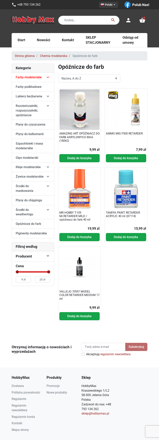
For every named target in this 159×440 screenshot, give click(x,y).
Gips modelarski (27, 158)
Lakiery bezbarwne (29, 96)
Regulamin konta (23, 417)
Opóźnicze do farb (28, 224)
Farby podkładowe (28, 87)
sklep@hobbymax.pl (95, 413)
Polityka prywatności (26, 392)
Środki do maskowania (24, 188)
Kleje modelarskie (28, 167)
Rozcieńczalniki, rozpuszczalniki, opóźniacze (27, 110)
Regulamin (19, 399)
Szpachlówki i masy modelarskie (29, 146)
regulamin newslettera (115, 354)
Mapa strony (20, 430)
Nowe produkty (57, 392)
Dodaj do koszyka (79, 158)
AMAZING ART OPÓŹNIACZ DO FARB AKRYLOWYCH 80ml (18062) (79, 137)
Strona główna (25, 56)
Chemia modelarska (53, 56)
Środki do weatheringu (24, 212)
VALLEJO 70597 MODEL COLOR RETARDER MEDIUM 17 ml (79, 295)
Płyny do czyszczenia (30, 124)
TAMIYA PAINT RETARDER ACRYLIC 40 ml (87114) (123, 214)
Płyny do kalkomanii (30, 134)
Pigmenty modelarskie (31, 233)
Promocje (53, 386)
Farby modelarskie (29, 77)
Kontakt (17, 423)
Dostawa (18, 386)
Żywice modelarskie (30, 176)
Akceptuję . (108, 354)
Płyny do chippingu (29, 200)
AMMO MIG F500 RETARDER (124, 133)
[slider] (17, 271)
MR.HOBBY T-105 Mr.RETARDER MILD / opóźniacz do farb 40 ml (74, 216)
